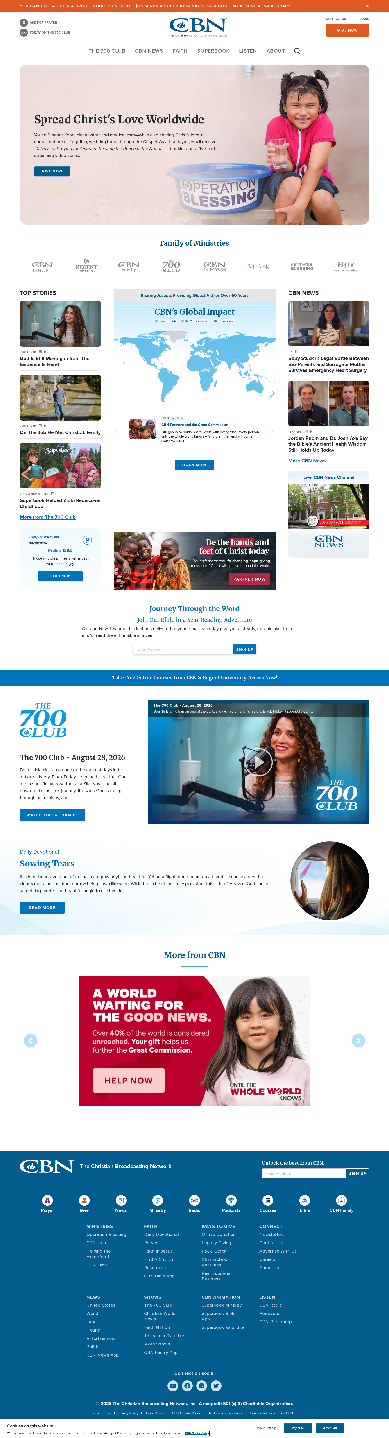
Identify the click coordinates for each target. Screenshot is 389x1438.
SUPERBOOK (213, 51)
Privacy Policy (128, 1413)
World (92, 1313)
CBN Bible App (159, 1276)
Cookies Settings (261, 1413)
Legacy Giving (216, 1243)
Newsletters (272, 1234)
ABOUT (276, 51)
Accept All (330, 1428)
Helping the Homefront (98, 1253)
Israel (92, 1322)
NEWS (93, 1297)
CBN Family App (161, 1352)
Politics (94, 1347)
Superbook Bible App (219, 1316)
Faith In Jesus (158, 1251)
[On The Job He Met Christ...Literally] (60, 398)
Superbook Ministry (222, 1305)
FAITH (180, 51)
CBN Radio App (275, 1322)
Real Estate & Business (216, 1276)
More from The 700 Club (48, 517)
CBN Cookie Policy (186, 1413)
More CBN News (307, 460)
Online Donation (219, 1234)
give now (347, 30)
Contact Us (336, 18)
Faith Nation (157, 1327)
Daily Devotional (161, 1234)
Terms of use (101, 1413)
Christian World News (160, 1316)
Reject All (298, 1428)
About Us (269, 1268)
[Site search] (297, 53)
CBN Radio (271, 1305)
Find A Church (158, 1259)
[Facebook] (187, 1385)
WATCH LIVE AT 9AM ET (52, 815)
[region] (194, 1428)
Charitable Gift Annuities (217, 1262)
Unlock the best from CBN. (293, 1163)
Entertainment (101, 1338)
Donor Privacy (155, 1413)
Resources (155, 1268)
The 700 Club (107, 51)
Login (364, 18)
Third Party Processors (224, 1413)
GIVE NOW (52, 171)
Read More (42, 908)
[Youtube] (172, 1385)
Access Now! (262, 678)
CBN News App (102, 1355)
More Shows (157, 1344)
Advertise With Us (278, 1251)
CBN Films (97, 1265)
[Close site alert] (367, 6)
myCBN (287, 1413)
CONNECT (271, 1226)
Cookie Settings (266, 1428)
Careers (267, 1259)
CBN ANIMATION (221, 1297)
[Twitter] (216, 1385)
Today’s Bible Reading (44, 537)
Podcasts (269, 1313)
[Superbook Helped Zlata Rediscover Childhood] (60, 466)
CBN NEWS (149, 51)
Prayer (150, 1243)
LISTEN (248, 51)
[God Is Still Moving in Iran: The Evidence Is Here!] (60, 324)
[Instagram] (201, 1385)
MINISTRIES (99, 1226)
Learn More (195, 465)
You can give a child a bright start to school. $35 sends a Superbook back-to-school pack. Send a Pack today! (155, 6)
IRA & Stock (214, 1251)
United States (100, 1305)
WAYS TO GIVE (218, 1226)
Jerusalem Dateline (164, 1336)
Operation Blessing (106, 1234)
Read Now (60, 576)
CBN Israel (97, 1243)
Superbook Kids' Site (223, 1327)
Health (93, 1330)
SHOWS (152, 1297)
